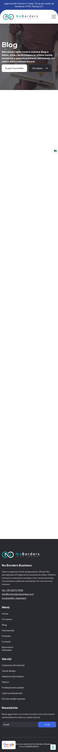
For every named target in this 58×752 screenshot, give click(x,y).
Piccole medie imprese (13, 698)
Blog (4, 624)
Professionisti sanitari (13, 687)
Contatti (6, 641)
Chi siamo (7, 619)
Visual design (9, 670)
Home (5, 613)
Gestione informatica (13, 676)
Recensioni (7, 647)
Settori (5, 682)
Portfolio (6, 636)
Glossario (7, 650)
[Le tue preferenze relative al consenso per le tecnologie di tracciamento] (53, 747)
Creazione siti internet (13, 665)
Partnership (8, 630)
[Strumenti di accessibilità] (55, 150)
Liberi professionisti (12, 693)
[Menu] (54, 17)
